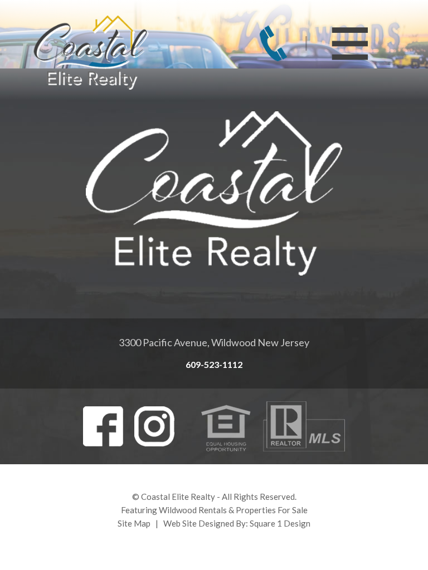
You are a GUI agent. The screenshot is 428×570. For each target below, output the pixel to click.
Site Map (134, 523)
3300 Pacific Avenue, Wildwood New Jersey (214, 342)
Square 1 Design (280, 523)
